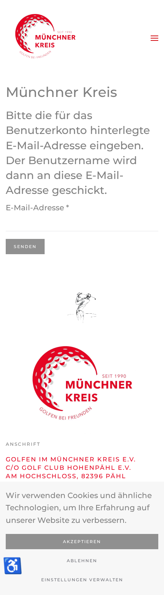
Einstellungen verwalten (82, 579)
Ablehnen (82, 560)
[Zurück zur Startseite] (44, 38)
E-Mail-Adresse (37, 207)
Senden (25, 246)
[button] (154, 38)
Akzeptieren (82, 541)
